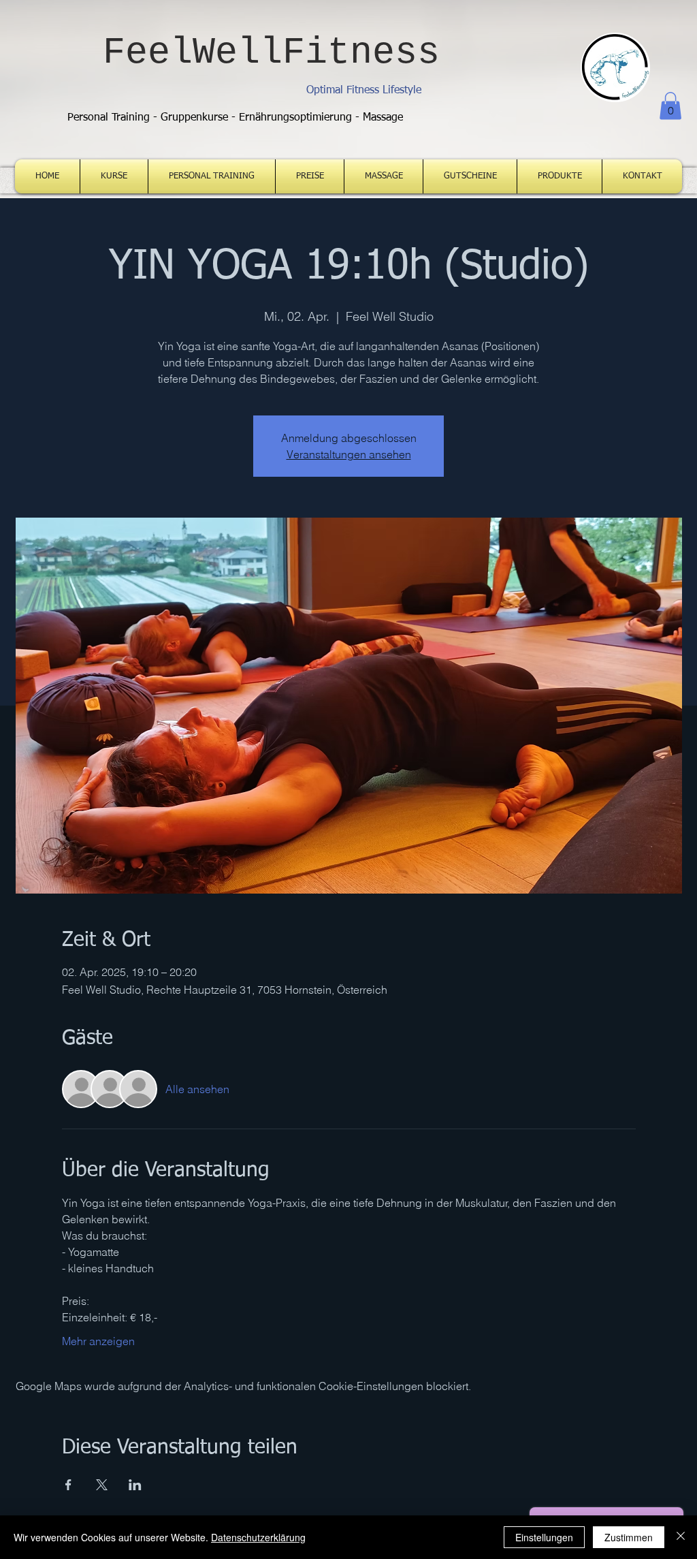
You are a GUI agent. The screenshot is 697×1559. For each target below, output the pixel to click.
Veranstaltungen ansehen (349, 454)
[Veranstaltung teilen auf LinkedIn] (135, 1484)
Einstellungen (544, 1537)
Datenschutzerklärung (258, 1537)
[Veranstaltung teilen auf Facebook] (68, 1484)
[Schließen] (680, 1537)
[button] (670, 106)
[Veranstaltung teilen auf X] (101, 1484)
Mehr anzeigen (98, 1341)
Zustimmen (628, 1537)
